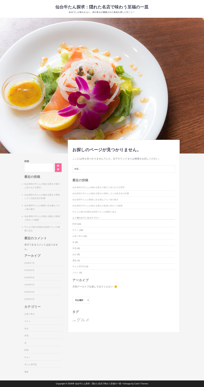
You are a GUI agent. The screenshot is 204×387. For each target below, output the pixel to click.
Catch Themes (141, 383)
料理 (74, 224)
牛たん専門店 (78, 266)
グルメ (75, 272)
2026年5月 (29, 277)
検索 (26, 161)
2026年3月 (29, 292)
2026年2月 (29, 299)
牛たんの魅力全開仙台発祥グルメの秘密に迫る (94, 212)
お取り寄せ (77, 236)
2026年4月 (29, 284)
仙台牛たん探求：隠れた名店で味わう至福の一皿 (102, 7)
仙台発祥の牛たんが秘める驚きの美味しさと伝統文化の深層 (100, 193)
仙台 (74, 254)
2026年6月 (29, 270)
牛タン (75, 230)
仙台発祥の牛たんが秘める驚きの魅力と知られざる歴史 (98, 187)
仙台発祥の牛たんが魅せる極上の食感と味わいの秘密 (97, 205)
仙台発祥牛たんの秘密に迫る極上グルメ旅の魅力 (95, 199)
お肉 (74, 321)
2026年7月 (29, 263)
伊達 (74, 248)
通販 (74, 260)
